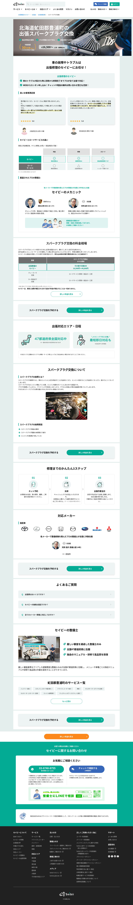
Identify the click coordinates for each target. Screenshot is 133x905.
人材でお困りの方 (55, 861)
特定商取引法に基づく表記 (85, 869)
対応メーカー (17, 852)
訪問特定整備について (83, 882)
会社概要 (111, 848)
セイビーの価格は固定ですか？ (35, 604)
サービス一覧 (36, 836)
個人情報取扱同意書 (83, 866)
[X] (112, 857)
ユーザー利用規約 (82, 836)
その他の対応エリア (38, 877)
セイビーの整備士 (19, 855)
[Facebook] (115, 857)
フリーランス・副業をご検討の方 (60, 845)
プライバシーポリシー (83, 857)
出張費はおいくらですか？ (33, 594)
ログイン (115, 4)
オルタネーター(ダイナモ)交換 (93, 689)
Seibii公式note (55, 876)
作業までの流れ (18, 846)
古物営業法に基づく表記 (84, 872)
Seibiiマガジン (54, 873)
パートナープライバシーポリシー (87, 860)
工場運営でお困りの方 (57, 864)
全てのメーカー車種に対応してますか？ (38, 614)
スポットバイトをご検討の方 (59, 848)
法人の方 (93, 9)
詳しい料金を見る (66, 294)
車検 (78, 689)
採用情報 (111, 852)
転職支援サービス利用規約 (85, 875)
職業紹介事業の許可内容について (87, 878)
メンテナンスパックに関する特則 (87, 843)
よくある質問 (58, 9)
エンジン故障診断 (49, 693)
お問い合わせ (80, 9)
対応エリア (17, 849)
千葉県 (34, 861)
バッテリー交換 (25, 689)
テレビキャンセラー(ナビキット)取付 (69, 693)
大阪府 (34, 873)
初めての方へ (17, 836)
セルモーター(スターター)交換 (29, 693)
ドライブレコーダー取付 (64, 689)
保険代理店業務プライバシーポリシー (88, 863)
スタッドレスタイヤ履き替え (43, 689)
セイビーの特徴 (18, 840)
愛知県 (34, 870)
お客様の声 (17, 843)
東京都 (34, 858)
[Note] (109, 857)
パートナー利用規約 (83, 840)
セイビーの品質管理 (19, 858)
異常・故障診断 (37, 846)
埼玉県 (34, 864)
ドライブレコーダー (38, 840)
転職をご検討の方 (55, 852)
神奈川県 (34, 867)
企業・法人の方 (55, 836)
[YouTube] (118, 857)
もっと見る (66, 701)
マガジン (69, 9)
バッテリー (35, 843)
